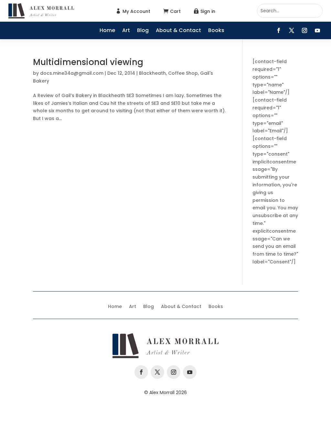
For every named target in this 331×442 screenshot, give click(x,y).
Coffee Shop (183, 73)
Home (107, 31)
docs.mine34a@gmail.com (71, 73)
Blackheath (152, 73)
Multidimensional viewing (88, 62)
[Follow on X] (291, 30)
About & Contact (178, 31)
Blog (143, 31)
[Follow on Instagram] (304, 30)
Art (126, 31)
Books (216, 31)
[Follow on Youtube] (317, 30)
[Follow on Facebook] (278, 30)
